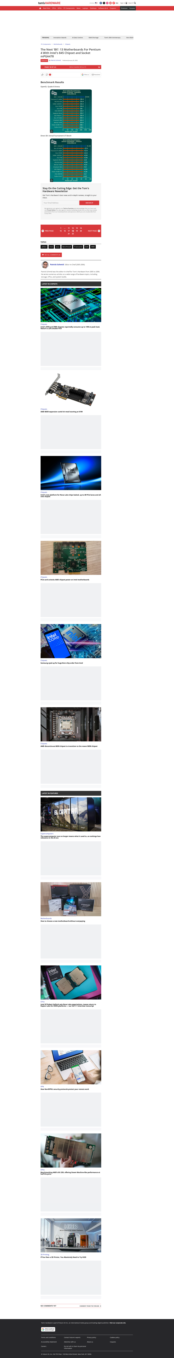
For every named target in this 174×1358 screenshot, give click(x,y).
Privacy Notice (51, 210)
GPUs (60, 8)
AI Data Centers (77, 38)
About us (90, 1342)
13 (77, 228)
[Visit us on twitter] (104, 3)
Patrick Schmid (56, 60)
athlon (44, 247)
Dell (86, 247)
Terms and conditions (48, 1337)
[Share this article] (42, 74)
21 (69, 234)
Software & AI (103, 8)
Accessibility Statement (49, 1342)
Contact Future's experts (72, 1337)
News (78, 8)
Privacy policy (91, 1337)
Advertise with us (70, 1342)
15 (61, 231)
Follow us (86, 74)
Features (44, 60)
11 (69, 228)
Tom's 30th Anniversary (112, 38)
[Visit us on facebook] (101, 3)
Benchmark (66, 247)
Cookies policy (114, 1337)
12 (73, 228)
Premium (124, 8)
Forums (132, 8)
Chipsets (67, 44)
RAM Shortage (93, 38)
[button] (132, 3)
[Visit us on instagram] (107, 3)
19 (77, 231)
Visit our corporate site (118, 1323)
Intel (51, 247)
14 (81, 228)
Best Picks (46, 8)
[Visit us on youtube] (110, 3)
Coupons (113, 8)
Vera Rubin (130, 38)
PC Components (69, 8)
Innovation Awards (59, 38)
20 (81, 231)
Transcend (78, 247)
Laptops (85, 8)
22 (73, 234)
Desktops (93, 8)
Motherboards (58, 44)
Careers (43, 1346)
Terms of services (68, 208)
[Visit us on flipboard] (113, 3)
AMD (93, 247)
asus (57, 247)
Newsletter (97, 74)
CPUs (54, 8)
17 (69, 231)
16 (65, 231)
